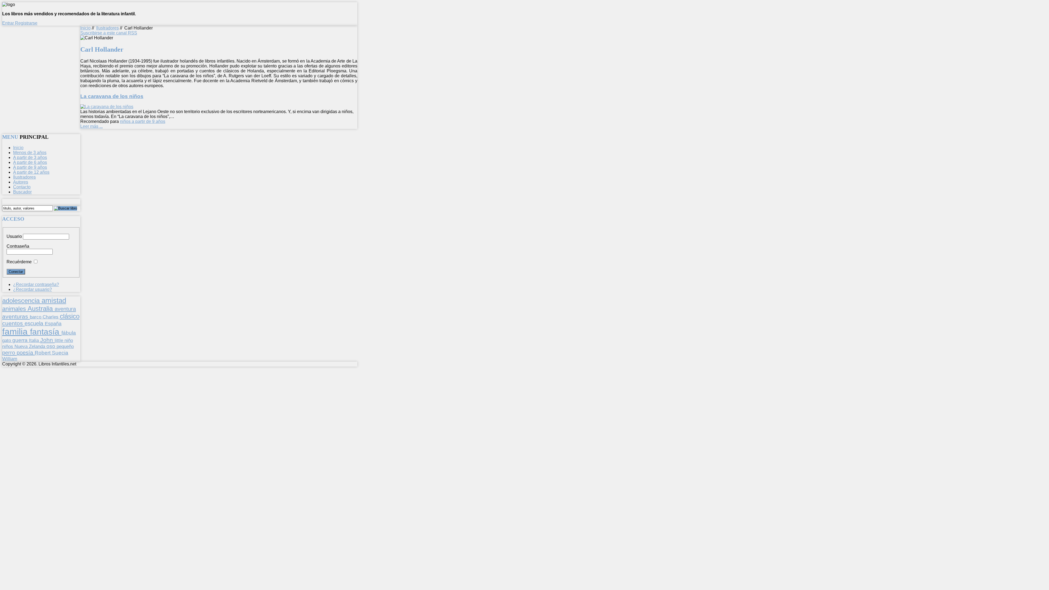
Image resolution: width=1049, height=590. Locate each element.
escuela (35, 323)
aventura (65, 309)
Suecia (60, 353)
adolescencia (22, 300)
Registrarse (26, 23)
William (9, 358)
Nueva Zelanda (30, 346)
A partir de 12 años (31, 172)
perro (9, 352)
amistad (54, 300)
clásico (69, 316)
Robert (43, 353)
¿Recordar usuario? (32, 289)
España (53, 323)
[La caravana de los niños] (106, 106)
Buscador (22, 192)
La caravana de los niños (111, 96)
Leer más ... (91, 126)
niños (8, 346)
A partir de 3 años (30, 157)
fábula (68, 333)
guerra (20, 340)
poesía (26, 353)
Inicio (85, 28)
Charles (51, 317)
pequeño (65, 346)
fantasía (45, 331)
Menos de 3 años (29, 152)
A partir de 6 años (30, 162)
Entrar (8, 23)
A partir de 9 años (30, 167)
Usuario (14, 236)
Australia (41, 308)
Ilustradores (107, 28)
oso (51, 346)
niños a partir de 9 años (142, 121)
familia (16, 332)
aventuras (16, 316)
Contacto (22, 187)
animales (15, 308)
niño (68, 340)
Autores (20, 182)
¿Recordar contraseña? (36, 284)
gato (7, 340)
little (59, 340)
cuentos (13, 323)
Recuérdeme (19, 261)
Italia (34, 340)
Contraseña (18, 246)
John (47, 340)
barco (36, 317)
